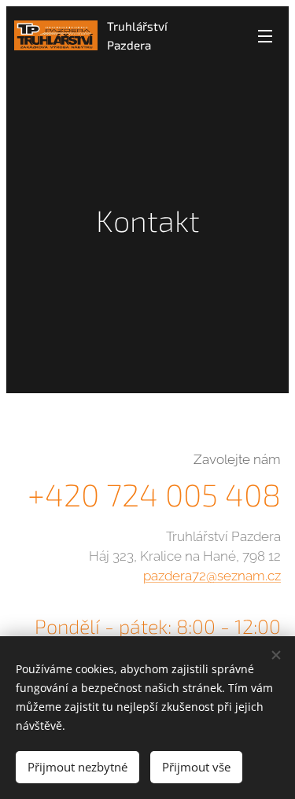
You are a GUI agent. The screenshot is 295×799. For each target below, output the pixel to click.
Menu (265, 35)
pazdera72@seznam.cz (212, 576)
